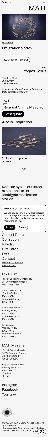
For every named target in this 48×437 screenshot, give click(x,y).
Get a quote (13, 114)
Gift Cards (10, 249)
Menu (5, 2)
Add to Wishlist (16, 60)
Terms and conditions (12, 262)
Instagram (10, 385)
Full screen (7, 42)
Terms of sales (9, 265)
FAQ (5, 254)
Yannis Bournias (26, 428)
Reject (22, 227)
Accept (10, 227)
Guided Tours (13, 235)
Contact (8, 258)
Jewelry (8, 244)
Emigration (23, 122)
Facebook (10, 389)
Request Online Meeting (23, 107)
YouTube (9, 394)
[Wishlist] (44, 2)
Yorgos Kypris (35, 71)
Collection (10, 239)
